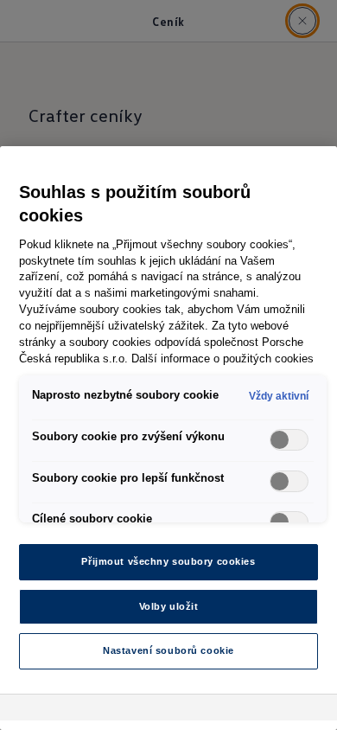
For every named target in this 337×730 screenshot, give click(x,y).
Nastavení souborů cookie (168, 650)
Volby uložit (169, 606)
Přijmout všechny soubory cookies (168, 561)
